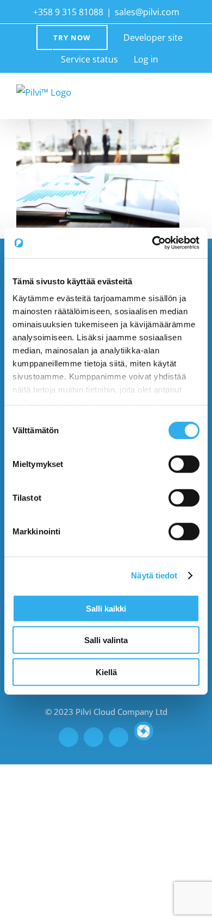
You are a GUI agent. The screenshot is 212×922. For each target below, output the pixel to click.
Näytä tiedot (154, 575)
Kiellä (106, 671)
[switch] (184, 463)
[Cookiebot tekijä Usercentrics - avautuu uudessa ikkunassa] (152, 243)
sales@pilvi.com (147, 12)
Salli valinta (106, 640)
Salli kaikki (106, 608)
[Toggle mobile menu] (191, 94)
